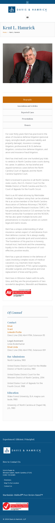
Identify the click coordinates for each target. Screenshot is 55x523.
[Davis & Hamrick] (28, 9)
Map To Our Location (11, 483)
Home (5, 32)
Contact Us (8, 486)
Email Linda (12, 347)
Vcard (10, 329)
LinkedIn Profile (14, 332)
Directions (7, 480)
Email (9, 326)
